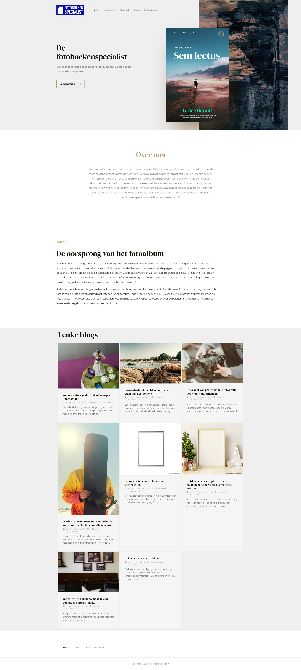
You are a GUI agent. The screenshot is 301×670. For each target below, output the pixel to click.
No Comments (106, 402)
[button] (70, 84)
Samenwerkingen (95, 647)
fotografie (158, 397)
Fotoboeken (109, 10)
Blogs (136, 10)
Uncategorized (156, 562)
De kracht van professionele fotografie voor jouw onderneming (211, 391)
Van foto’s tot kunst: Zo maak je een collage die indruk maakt (85, 600)
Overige (91, 402)
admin (68, 402)
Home (95, 10)
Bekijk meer (150, 10)
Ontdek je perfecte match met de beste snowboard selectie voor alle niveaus (87, 523)
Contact (124, 10)
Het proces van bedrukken (142, 558)
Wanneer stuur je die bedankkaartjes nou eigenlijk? (86, 397)
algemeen (160, 488)
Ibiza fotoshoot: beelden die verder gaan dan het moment (147, 392)
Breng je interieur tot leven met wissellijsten (145, 483)
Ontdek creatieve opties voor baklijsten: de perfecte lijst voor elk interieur (209, 484)
